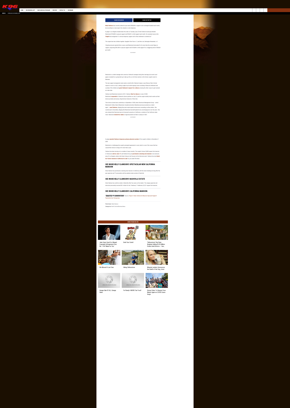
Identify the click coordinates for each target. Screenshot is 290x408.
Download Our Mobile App (14, 13)
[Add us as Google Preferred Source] (258, 10)
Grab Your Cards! (128, 242)
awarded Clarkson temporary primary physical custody (124, 139)
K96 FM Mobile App (30, 10)
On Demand (70, 10)
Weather (55, 10)
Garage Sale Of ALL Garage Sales (107, 291)
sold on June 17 (116, 154)
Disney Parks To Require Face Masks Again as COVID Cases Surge (156, 292)
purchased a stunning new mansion (141, 154)
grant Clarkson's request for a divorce (129, 88)
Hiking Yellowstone (129, 267)
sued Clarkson (113, 107)
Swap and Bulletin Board (43, 10)
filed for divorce (135, 94)
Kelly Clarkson (109, 25)
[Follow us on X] (265, 10)
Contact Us (62, 10)
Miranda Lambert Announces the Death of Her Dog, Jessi (156, 268)
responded (114, 96)
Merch (4, 13)
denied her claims (119, 114)
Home (22, 10)
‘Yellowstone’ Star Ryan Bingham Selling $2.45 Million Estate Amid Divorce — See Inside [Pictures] (156, 244)
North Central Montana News (118, 206)
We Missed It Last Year (106, 267)
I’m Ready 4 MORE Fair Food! (132, 290)
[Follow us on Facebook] (262, 10)
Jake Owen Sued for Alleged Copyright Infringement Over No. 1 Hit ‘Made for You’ (108, 244)
